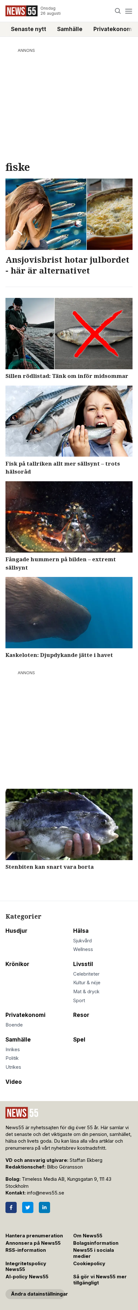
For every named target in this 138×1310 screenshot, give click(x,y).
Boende (14, 1025)
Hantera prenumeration (34, 1236)
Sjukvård (82, 941)
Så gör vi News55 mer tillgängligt (100, 1280)
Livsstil (83, 964)
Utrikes (13, 1067)
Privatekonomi (25, 1015)
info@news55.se (45, 1193)
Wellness (83, 949)
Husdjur (16, 931)
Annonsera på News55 (33, 1243)
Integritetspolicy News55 (25, 1267)
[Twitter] (27, 1207)
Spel (79, 1039)
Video (13, 1082)
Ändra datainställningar (38, 1294)
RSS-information (25, 1250)
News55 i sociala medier (93, 1253)
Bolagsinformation (95, 1243)
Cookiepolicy (89, 1263)
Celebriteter (86, 974)
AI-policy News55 (26, 1277)
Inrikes (12, 1049)
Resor (81, 1015)
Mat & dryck (86, 991)
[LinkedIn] (44, 1207)
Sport (79, 1000)
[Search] (118, 11)
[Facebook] (11, 1207)
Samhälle (69, 29)
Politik (12, 1058)
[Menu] (129, 11)
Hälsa (81, 931)
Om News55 (87, 1236)
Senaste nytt (28, 29)
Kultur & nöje (86, 983)
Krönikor (17, 964)
